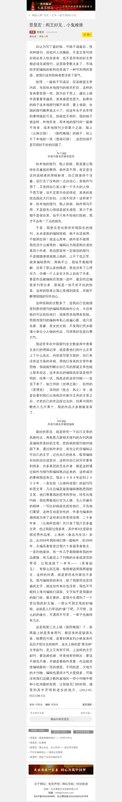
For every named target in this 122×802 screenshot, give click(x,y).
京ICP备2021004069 (44, 796)
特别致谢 (82, 784)
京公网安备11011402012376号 (72, 796)
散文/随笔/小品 (68, 15)
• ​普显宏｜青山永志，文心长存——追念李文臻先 (53, 747)
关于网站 (40, 784)
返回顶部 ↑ (87, 704)
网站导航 (68, 784)
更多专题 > (86, 713)
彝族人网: (37, 15)
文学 (54, 15)
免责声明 (54, 784)
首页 (46, 15)
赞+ (87, 34)
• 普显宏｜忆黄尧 (37, 742)
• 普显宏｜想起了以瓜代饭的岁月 (45, 757)
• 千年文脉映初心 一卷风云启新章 (46, 752)
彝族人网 (43, 36)
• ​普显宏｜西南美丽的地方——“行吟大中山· (51, 738)
